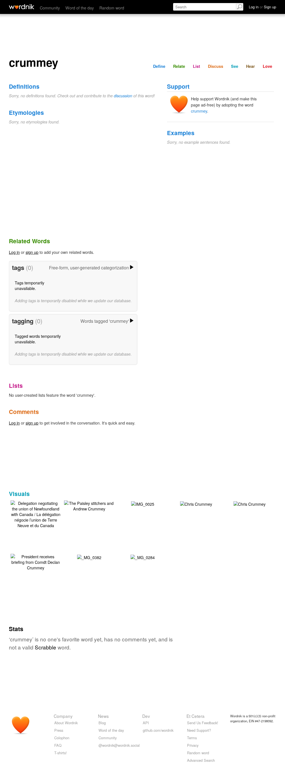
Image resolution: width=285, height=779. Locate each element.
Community (50, 8)
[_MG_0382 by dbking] (89, 557)
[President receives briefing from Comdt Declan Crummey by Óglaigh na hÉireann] (36, 561)
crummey (199, 111)
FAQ (58, 745)
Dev (146, 716)
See (234, 66)
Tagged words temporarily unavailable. (38, 338)
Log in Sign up (262, 6)
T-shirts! (60, 752)
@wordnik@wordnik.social (119, 745)
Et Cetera (195, 716)
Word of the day (79, 8)
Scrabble (45, 647)
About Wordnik (66, 722)
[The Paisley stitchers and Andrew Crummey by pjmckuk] (89, 505)
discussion (123, 95)
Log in (14, 252)
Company (63, 716)
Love (267, 66)
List (196, 66)
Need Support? (199, 730)
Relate (179, 66)
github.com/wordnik (158, 730)
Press (58, 730)
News (103, 716)
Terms (192, 737)
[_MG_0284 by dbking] (143, 557)
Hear (250, 66)
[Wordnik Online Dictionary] (21, 6)
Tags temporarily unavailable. (29, 285)
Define (159, 66)
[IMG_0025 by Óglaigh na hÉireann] (142, 503)
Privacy (192, 745)
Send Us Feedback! (202, 722)
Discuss (215, 66)
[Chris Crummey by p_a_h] (196, 503)
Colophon (61, 737)
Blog (102, 722)
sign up (32, 252)
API (146, 722)
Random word (111, 8)
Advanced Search (201, 760)
